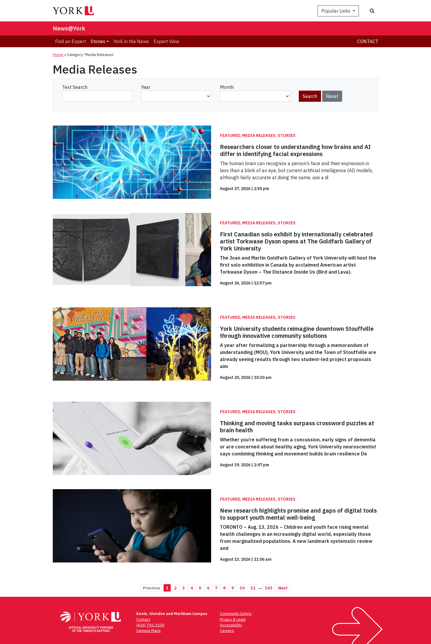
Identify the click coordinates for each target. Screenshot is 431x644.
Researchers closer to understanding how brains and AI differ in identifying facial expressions (295, 150)
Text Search (74, 87)
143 (269, 588)
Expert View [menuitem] (166, 41)
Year (145, 87)
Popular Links (336, 11)
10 (242, 588)
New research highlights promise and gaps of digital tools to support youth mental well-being (298, 513)
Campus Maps (148, 630)
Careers (227, 630)
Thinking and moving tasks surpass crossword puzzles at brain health (297, 426)
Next (283, 588)
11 (253, 588)
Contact (367, 41)
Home (58, 54)
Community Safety (236, 613)
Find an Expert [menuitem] (70, 41)
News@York (69, 28)
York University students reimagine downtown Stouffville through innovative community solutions (297, 332)
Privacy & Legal (232, 619)
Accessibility (231, 625)
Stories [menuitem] (98, 41)
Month (227, 87)
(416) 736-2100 (150, 625)
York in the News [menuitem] (131, 41)
